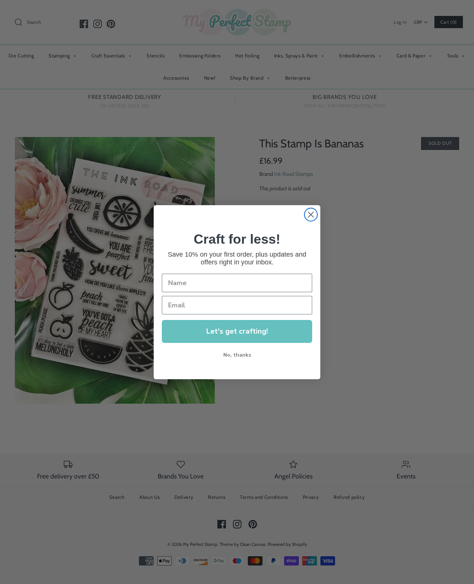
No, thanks (237, 354)
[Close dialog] (310, 214)
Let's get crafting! (237, 331)
